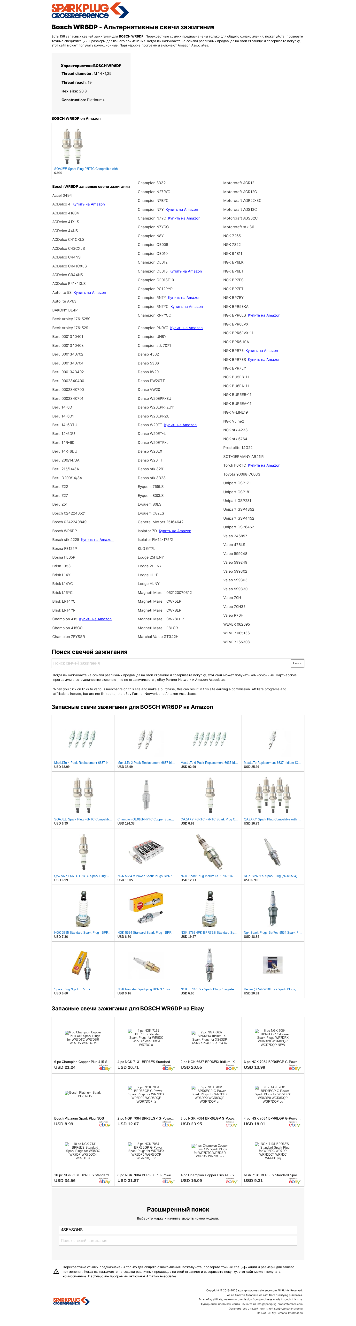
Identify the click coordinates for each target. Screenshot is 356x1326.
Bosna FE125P (64, 548)
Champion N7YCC (153, 227)
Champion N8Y (151, 236)
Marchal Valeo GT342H (158, 636)
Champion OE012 (153, 262)
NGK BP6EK (233, 262)
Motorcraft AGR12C (240, 191)
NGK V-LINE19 (235, 412)
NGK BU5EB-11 (236, 377)
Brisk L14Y (61, 575)
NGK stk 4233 (235, 430)
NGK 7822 (232, 244)
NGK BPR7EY (234, 368)
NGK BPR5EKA (235, 306)
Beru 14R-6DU (64, 451)
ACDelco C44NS (66, 257)
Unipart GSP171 (237, 483)
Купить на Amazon (88, 204)
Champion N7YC (152, 218)
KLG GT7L (146, 548)
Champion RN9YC (153, 328)
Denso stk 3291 (151, 469)
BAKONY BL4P (65, 310)
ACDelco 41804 (65, 213)
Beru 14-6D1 (63, 416)
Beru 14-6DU (63, 433)
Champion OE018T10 (156, 280)
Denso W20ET (150, 425)
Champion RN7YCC (154, 315)
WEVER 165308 (236, 642)
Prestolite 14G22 (238, 447)
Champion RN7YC (154, 306)
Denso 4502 (148, 354)
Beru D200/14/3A (67, 478)
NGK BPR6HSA (236, 342)
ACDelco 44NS (65, 230)
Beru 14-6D (62, 407)
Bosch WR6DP (64, 531)
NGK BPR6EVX (235, 324)
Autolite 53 (62, 292)
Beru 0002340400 (68, 381)
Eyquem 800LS (151, 495)
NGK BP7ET (233, 289)
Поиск (297, 663)
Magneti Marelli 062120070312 (165, 592)
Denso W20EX (150, 451)
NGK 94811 (232, 253)
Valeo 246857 (235, 536)
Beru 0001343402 (68, 372)
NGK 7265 (232, 236)
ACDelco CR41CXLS (69, 266)
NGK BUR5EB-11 (237, 394)
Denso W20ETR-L (153, 442)
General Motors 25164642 (161, 522)
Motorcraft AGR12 (238, 183)
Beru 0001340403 (68, 345)
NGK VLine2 (233, 421)
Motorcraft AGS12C (240, 209)
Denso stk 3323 (152, 478)
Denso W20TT (150, 460)
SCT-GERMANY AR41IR (243, 456)
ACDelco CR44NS (67, 275)
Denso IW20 (148, 372)
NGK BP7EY (233, 297)
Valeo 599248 (235, 553)
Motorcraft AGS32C (240, 218)
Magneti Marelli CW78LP (159, 610)
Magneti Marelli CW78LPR (161, 619)
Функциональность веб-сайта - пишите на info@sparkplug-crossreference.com (252, 1304)
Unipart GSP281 (237, 500)
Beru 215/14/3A (65, 469)
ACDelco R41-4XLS (69, 283)
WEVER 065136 (236, 633)
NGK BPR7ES (234, 359)
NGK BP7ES (233, 280)
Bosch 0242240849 (69, 522)
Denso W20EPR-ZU (154, 398)
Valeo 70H (232, 597)
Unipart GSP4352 (238, 509)
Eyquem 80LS (150, 504)
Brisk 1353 (61, 566)
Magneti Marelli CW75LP (159, 601)
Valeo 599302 (235, 571)
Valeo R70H (233, 615)
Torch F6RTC (234, 465)
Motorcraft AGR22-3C (242, 200)
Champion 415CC (67, 628)
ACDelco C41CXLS (68, 239)
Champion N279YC (154, 191)
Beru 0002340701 (67, 398)
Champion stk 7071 (154, 345)
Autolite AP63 (64, 301)
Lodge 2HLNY (150, 566)
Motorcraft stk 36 (238, 227)
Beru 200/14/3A (65, 460)
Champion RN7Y (152, 297)
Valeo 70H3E (234, 606)
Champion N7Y (151, 209)
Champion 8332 (152, 183)
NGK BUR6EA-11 (237, 403)
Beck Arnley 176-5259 (71, 319)
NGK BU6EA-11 (236, 386)
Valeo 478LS (234, 544)
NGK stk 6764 (235, 439)
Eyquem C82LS (151, 513)
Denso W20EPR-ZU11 (156, 407)
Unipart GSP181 (237, 492)
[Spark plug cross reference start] (71, 1301)
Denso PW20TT (151, 381)
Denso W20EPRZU (154, 416)
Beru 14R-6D (63, 442)
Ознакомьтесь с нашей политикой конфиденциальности (266, 1308)
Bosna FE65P (63, 557)
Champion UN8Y (152, 336)
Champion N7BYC (153, 200)
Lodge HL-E (148, 575)
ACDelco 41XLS (65, 222)
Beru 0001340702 (67, 354)
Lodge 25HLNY (151, 557)
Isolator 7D (147, 531)
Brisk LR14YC (64, 601)
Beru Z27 (60, 495)
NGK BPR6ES (234, 315)
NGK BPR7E (234, 350)
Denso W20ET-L (152, 433)
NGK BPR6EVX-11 (238, 333)
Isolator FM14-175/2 (155, 539)
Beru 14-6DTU (64, 425)
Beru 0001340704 (68, 363)
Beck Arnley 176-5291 (71, 328)
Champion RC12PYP (155, 289)
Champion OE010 (153, 253)
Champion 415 (64, 619)
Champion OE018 (153, 271)
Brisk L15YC (62, 592)
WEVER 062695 (236, 624)
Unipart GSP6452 (238, 527)
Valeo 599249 (235, 562)
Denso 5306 (148, 363)
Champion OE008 (153, 244)
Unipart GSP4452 (238, 518)
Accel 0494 (62, 195)
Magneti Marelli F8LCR (158, 628)
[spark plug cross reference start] (90, 18)
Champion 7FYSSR (68, 636)
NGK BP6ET (233, 271)
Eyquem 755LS (151, 486)
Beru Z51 (60, 504)
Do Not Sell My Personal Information (280, 1313)
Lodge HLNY (149, 583)
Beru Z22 (60, 486)
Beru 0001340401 (67, 336)
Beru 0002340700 (68, 389)
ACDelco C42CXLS (68, 248)
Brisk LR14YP (64, 610)
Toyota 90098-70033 (241, 474)
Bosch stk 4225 (65, 539)
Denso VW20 (149, 389)
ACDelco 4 (61, 204)
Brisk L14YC (62, 583)
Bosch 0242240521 (69, 513)
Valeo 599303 (235, 580)
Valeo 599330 (235, 589)
